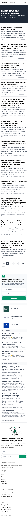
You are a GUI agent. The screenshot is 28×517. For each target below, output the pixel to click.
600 (23, 263)
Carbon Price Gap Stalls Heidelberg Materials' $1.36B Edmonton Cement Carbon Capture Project (14, 46)
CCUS (10, 58)
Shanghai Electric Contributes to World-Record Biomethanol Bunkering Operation (12, 123)
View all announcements (8, 420)
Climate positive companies (8, 492)
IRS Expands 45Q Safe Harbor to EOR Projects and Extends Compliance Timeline (12, 65)
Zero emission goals (6, 496)
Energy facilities (5, 505)
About (3, 477)
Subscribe (4, 483)
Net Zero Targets (5, 494)
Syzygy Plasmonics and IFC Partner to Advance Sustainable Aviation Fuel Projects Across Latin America (13, 223)
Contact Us (4, 479)
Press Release (12, 115)
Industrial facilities (6, 507)
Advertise (3, 481)
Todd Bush (23, 39)
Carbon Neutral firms (7, 489)
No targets (4, 499)
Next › (3, 266)
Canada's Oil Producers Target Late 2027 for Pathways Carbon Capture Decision (13, 144)
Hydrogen (11, 39)
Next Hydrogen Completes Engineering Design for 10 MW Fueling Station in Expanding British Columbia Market (12, 395)
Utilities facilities (5, 512)
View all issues (5, 359)
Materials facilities (6, 509)
